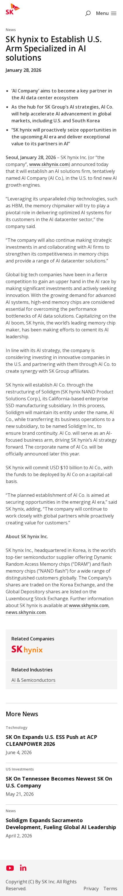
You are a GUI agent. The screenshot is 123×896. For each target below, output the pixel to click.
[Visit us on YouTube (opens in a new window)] (10, 870)
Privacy (91, 888)
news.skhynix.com (26, 612)
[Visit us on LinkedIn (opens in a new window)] (23, 870)
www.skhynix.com (49, 164)
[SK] (13, 12)
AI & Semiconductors (33, 680)
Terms (110, 888)
